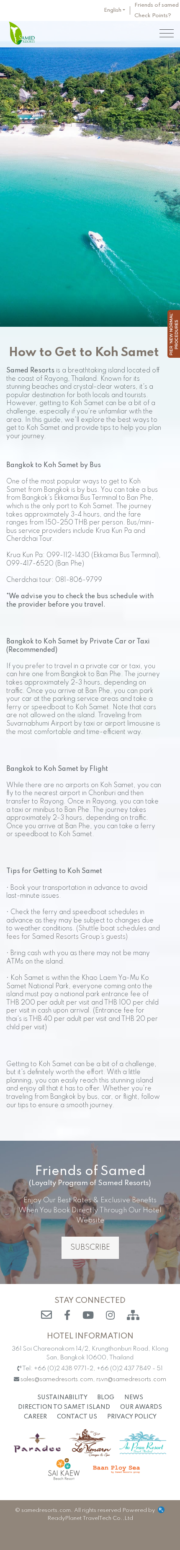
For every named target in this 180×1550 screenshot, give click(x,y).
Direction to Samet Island (64, 1407)
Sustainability (62, 1397)
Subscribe (90, 1247)
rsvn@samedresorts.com (131, 1379)
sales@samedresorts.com (57, 1379)
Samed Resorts (21, 33)
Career (35, 1417)
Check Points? (152, 15)
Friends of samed (156, 5)
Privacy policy (132, 1417)
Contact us (77, 1417)
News (133, 1397)
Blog (106, 1397)
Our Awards (141, 1407)
